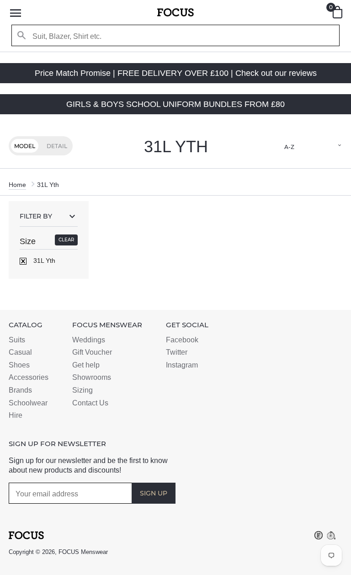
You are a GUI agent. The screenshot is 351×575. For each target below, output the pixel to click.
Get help (86, 365)
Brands (20, 390)
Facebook (182, 340)
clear (66, 240)
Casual (20, 352)
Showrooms (91, 377)
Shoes (19, 365)
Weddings (88, 340)
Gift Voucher (92, 352)
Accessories (28, 377)
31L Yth (43, 260)
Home (17, 184)
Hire (15, 415)
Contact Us (90, 403)
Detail (57, 146)
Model (24, 146)
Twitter (176, 352)
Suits (17, 340)
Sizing (82, 390)
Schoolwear (28, 403)
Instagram (182, 365)
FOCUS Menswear (83, 551)
